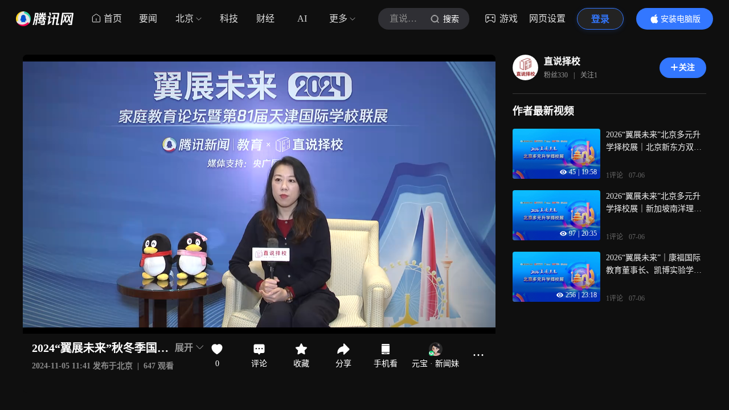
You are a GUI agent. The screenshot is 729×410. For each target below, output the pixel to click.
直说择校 (562, 61)
